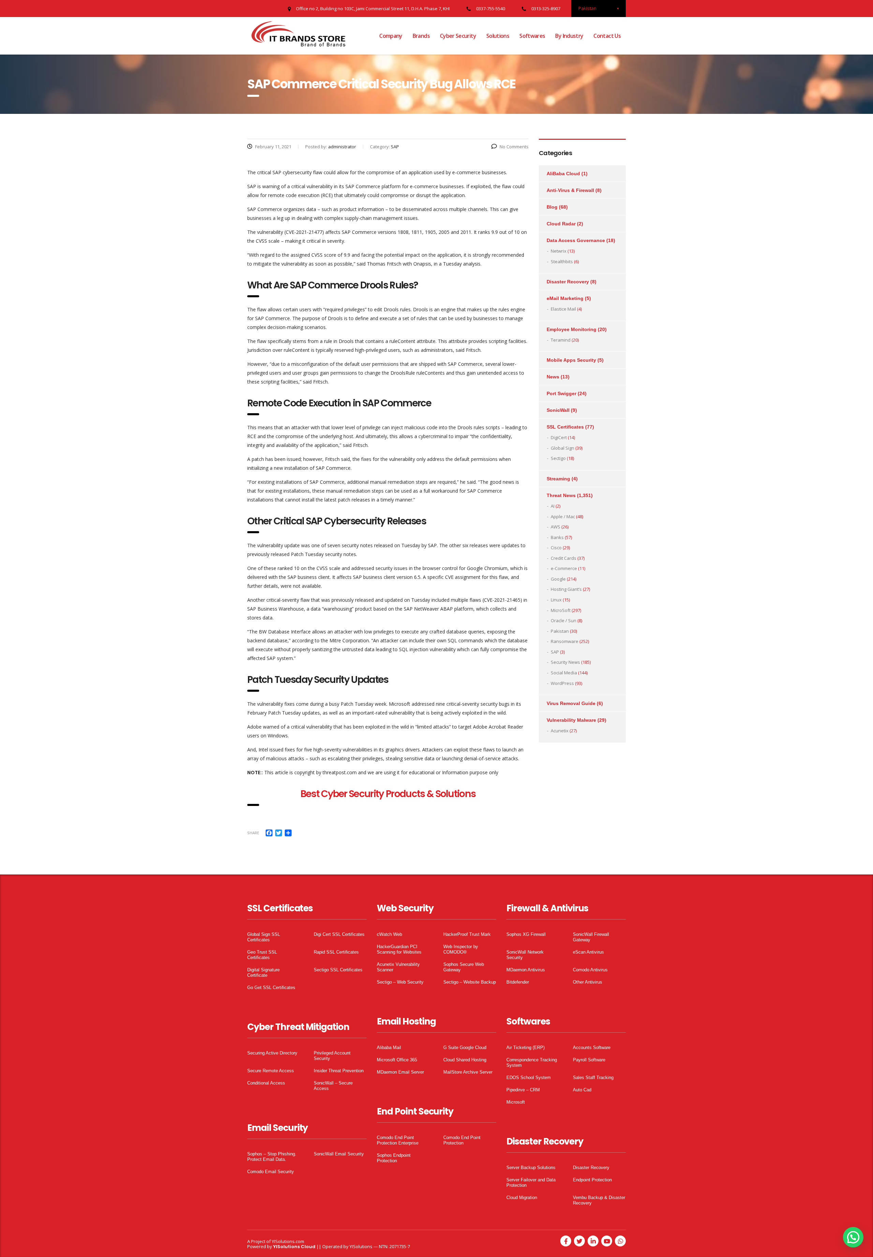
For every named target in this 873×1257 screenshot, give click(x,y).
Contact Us (607, 36)
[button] (853, 1237)
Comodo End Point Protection (461, 1140)
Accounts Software (591, 1047)
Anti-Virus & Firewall (570, 190)
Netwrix (558, 251)
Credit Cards (563, 558)
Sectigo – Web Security (400, 982)
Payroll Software (589, 1059)
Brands (421, 36)
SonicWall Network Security (525, 954)
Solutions (497, 36)
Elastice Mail (563, 309)
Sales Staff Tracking (593, 1077)
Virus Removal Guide (571, 703)
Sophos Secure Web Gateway (463, 967)
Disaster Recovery (568, 281)
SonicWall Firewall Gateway (591, 937)
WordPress (562, 683)
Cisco (556, 547)
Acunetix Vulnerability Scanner (398, 967)
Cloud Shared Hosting (464, 1059)
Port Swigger (561, 393)
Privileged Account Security (332, 1055)
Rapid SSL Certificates (336, 952)
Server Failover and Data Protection (531, 1182)
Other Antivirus (587, 982)
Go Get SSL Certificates (271, 987)
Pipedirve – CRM (523, 1089)
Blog (552, 207)
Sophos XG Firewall (526, 934)
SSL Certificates (565, 427)
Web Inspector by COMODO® (460, 949)
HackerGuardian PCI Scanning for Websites (399, 949)
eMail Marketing (565, 298)
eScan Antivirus (588, 952)
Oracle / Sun (563, 620)
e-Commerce (564, 568)
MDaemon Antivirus (525, 969)
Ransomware (564, 641)
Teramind (561, 340)
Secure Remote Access (270, 1070)
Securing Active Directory (272, 1053)
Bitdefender (517, 982)
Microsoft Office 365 (397, 1059)
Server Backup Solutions (531, 1167)
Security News (565, 662)
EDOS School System (528, 1077)
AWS (555, 527)
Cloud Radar (561, 223)
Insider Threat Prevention (339, 1070)
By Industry (569, 36)
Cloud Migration (521, 1197)
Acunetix (559, 731)
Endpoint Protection (592, 1179)
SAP (555, 652)
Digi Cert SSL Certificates (339, 934)
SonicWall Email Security (339, 1153)
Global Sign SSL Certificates (263, 937)
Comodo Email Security (270, 1171)
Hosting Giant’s (566, 589)
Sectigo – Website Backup (469, 982)
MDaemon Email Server (400, 1072)
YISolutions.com (288, 1241)
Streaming (558, 478)
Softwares (532, 36)
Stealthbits (562, 261)
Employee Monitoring (571, 329)
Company (390, 36)
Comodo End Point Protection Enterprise (397, 1140)
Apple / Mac (563, 516)
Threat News (561, 495)
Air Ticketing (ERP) (525, 1047)
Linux (556, 600)
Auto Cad (582, 1089)
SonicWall (558, 410)
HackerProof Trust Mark (467, 934)
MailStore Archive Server (467, 1072)
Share (253, 832)
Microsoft (515, 1102)
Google (558, 579)
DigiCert (559, 437)
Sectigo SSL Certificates (338, 969)
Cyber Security (458, 36)
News (553, 376)
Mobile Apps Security (571, 360)
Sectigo (558, 458)
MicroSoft (561, 610)
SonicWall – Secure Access (333, 1085)
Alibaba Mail (389, 1047)
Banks (557, 537)
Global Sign (562, 448)
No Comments (514, 147)
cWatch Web (389, 934)
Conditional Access (266, 1083)
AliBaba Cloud (563, 173)
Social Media (564, 673)
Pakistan (560, 631)
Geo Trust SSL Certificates (262, 954)
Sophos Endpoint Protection (394, 1158)
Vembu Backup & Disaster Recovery (599, 1200)
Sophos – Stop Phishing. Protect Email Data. (271, 1156)
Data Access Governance (576, 240)
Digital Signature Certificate (263, 972)
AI (552, 506)
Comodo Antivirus (590, 969)
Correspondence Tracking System (531, 1062)
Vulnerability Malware (571, 720)
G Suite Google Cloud (464, 1047)
